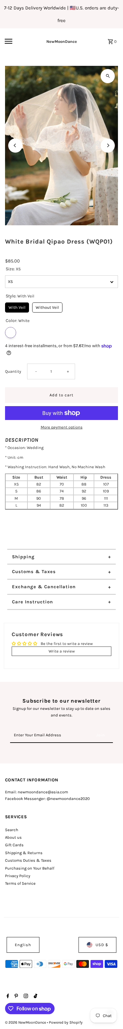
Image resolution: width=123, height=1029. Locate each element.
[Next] (108, 145)
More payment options (62, 427)
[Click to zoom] (108, 76)
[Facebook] (7, 996)
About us (13, 837)
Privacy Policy (17, 875)
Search (11, 829)
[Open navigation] (15, 41)
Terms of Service (20, 883)
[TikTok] (34, 996)
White (10, 332)
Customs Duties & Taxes (28, 860)
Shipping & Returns (24, 852)
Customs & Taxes (34, 571)
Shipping (23, 557)
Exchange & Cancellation (44, 586)
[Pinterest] (15, 996)
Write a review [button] (62, 651)
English (23, 944)
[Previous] (15, 145)
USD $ (102, 944)
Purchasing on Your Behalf (29, 868)
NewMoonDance (61, 41)
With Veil (17, 306)
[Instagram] (25, 996)
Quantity (13, 371)
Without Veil (47, 306)
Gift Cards (14, 844)
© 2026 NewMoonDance (26, 1022)
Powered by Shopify (66, 1022)
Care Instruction (32, 602)
